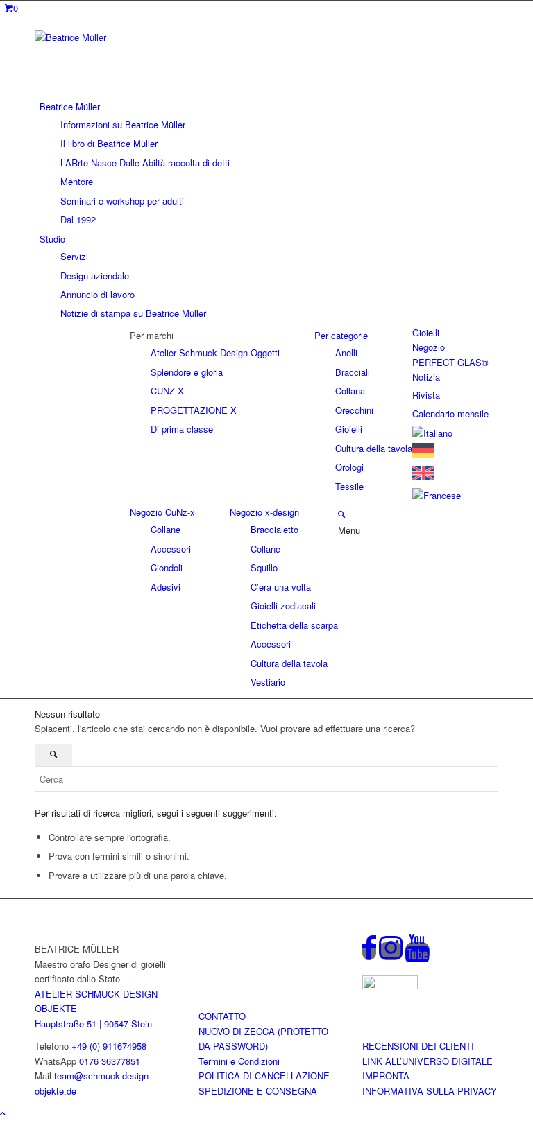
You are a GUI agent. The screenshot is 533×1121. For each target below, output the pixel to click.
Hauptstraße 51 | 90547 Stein (93, 1023)
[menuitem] (269, 163)
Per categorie (341, 335)
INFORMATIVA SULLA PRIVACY (429, 1090)
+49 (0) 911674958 (108, 1045)
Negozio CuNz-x (162, 512)
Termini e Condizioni (239, 1061)
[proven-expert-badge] (390, 985)
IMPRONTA (385, 1075)
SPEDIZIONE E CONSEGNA (257, 1090)
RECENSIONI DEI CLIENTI (418, 1045)
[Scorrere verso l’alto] (3, 1113)
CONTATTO (222, 1016)
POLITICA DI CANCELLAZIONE (264, 1075)
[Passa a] (432, 433)
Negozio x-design (264, 512)
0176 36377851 (109, 1061)
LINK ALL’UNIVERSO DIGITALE (427, 1061)
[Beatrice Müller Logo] (139, 37)
